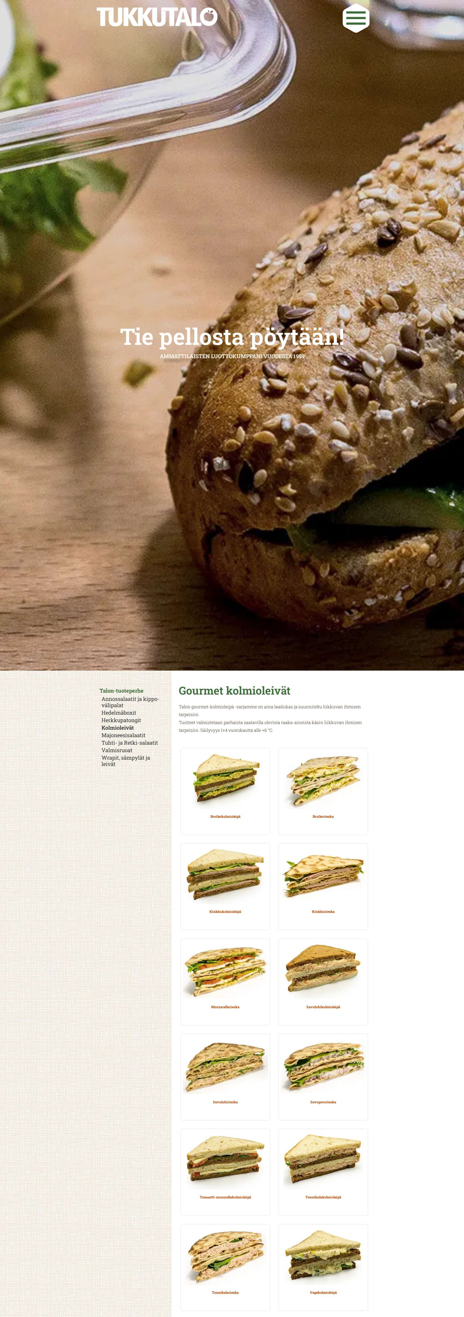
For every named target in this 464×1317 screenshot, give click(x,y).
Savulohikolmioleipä (323, 1007)
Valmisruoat (117, 750)
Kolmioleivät (118, 728)
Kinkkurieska (323, 911)
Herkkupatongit (121, 720)
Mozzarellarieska (225, 1007)
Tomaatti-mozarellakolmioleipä (225, 1197)
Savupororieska (323, 1102)
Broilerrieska (323, 816)
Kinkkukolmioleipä (225, 911)
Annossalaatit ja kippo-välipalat (131, 702)
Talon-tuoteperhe (122, 691)
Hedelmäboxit (119, 713)
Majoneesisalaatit (123, 735)
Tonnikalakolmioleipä (323, 1197)
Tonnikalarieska (225, 1292)
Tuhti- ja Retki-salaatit (130, 743)
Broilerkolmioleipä (225, 816)
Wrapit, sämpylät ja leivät (126, 761)
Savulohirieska (225, 1102)
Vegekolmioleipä (323, 1292)
